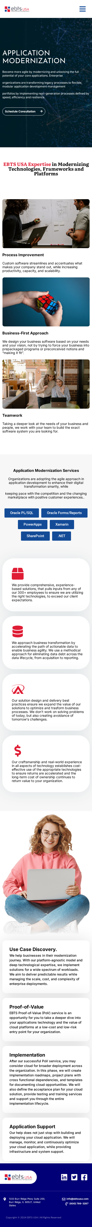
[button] (21, 513)
